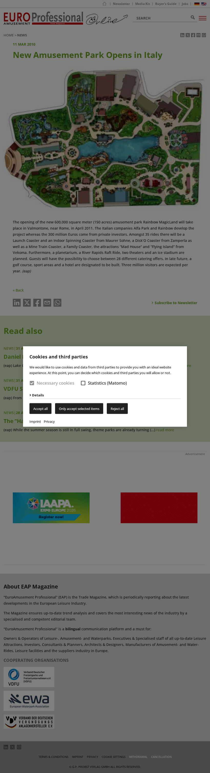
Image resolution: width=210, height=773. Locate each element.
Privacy (49, 421)
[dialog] (105, 386)
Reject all (117, 408)
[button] (83, 383)
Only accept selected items (79, 408)
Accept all (40, 408)
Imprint (35, 421)
